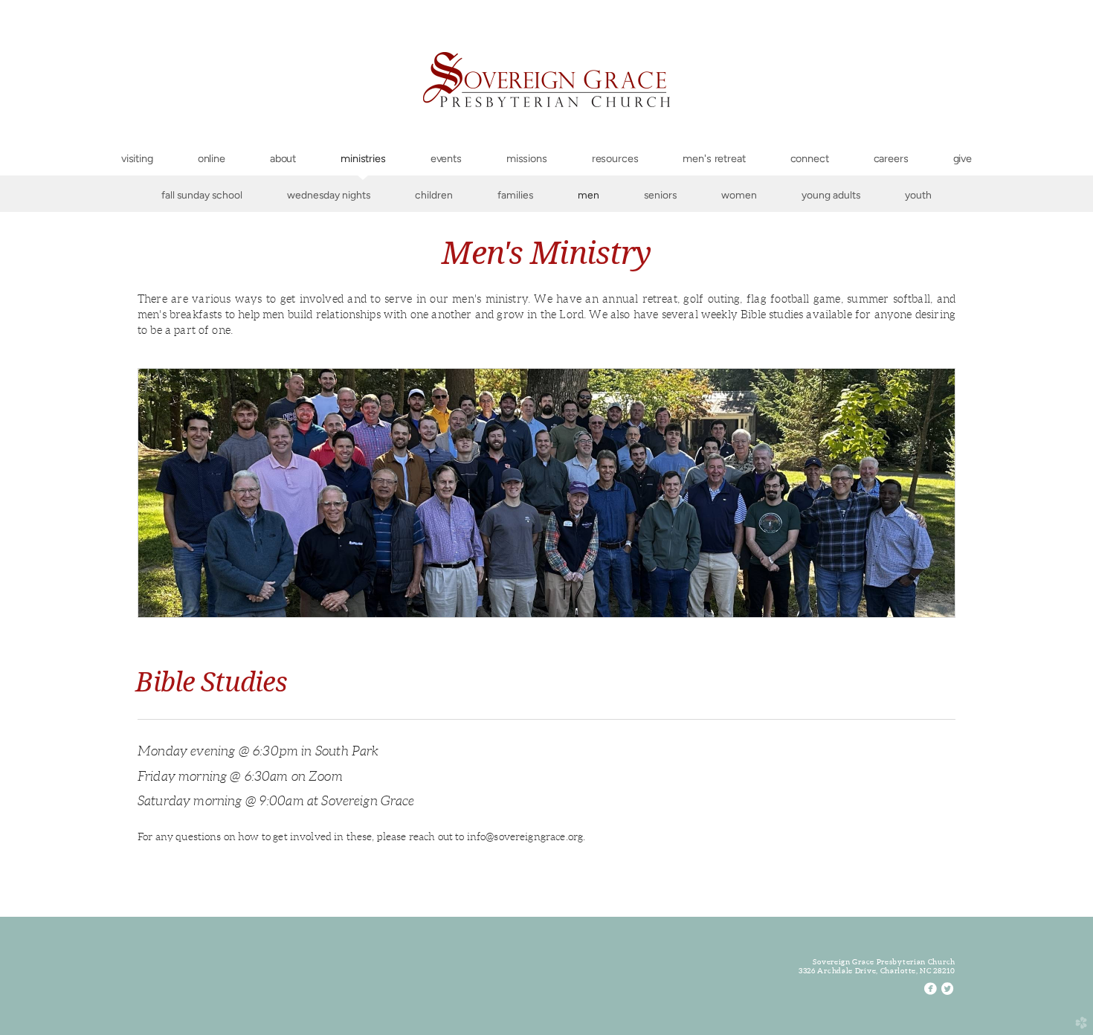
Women (739, 195)
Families (515, 195)
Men (588, 195)
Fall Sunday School (201, 195)
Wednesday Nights (328, 195)
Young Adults (831, 195)
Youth (918, 195)
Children (434, 195)
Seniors (660, 195)
